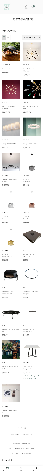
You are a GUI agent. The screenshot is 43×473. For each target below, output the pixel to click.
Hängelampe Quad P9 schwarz (9, 180)
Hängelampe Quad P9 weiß (9, 411)
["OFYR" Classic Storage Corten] (11, 349)
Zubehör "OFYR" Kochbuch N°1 (28, 255)
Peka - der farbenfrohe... (10, 69)
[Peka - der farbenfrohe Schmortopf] (11, 51)
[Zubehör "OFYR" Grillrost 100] (11, 312)
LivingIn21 (26, 363)
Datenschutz (27, 434)
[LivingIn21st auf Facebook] (18, 428)
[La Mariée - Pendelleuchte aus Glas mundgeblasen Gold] (11, 237)
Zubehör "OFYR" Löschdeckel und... (29, 330)
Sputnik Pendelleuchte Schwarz (30, 70)
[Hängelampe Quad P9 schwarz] (11, 162)
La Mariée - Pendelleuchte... (28, 180)
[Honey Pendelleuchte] (32, 127)
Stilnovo (26, 65)
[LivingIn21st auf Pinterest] (21, 428)
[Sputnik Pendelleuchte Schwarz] (32, 51)
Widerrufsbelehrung (12, 439)
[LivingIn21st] (7, 6)
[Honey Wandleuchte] (11, 127)
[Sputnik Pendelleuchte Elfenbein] (11, 89)
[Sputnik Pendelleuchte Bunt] (32, 89)
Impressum (15, 434)
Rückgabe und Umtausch (21, 444)
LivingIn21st (6, 65)
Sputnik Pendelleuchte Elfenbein (9, 107)
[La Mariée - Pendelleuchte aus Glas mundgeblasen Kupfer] (32, 199)
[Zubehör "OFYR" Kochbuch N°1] (32, 237)
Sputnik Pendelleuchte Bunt (30, 107)
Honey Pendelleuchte (30, 144)
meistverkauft (31, 37)
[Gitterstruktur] (4, 37)
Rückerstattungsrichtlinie (21, 453)
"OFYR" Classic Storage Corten (10, 368)
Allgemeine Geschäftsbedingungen (21, 448)
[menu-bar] (39, 7)
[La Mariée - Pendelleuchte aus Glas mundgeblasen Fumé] (32, 162)
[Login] (26, 7)
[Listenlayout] (8, 37)
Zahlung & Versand (31, 439)
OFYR (24, 250)
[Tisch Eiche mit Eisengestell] (32, 349)
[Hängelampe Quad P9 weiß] (11, 393)
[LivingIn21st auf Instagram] (24, 428)
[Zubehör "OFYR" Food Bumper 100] (32, 274)
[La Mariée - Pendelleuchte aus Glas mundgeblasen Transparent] (11, 199)
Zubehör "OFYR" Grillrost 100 (10, 330)
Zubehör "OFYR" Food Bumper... (30, 293)
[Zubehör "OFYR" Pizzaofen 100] (11, 274)
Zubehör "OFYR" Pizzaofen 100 (7, 293)
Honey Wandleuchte (9, 144)
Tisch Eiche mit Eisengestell (28, 368)
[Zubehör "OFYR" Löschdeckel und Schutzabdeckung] (32, 312)
